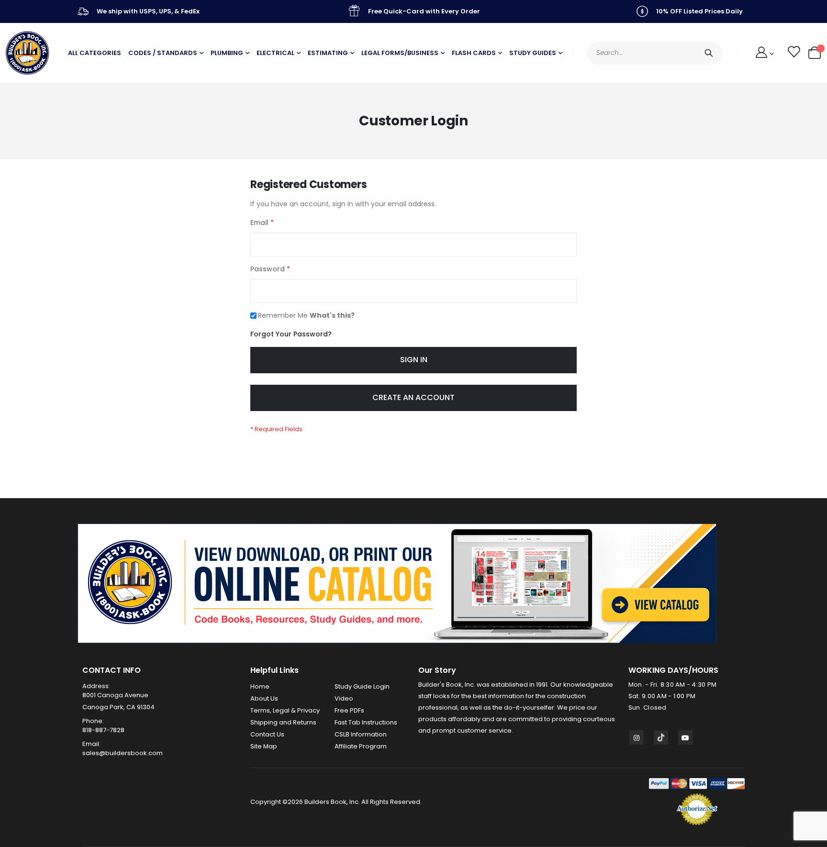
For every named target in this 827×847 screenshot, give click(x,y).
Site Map (263, 746)
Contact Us (267, 734)
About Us (264, 698)
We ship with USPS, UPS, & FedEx (148, 11)
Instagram (636, 737)
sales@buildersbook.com (122, 753)
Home (259, 686)
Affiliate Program (361, 746)
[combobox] (654, 53)
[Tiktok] (661, 737)
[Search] (708, 53)
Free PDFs (349, 710)
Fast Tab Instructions (366, 722)
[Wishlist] (793, 53)
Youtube (685, 737)
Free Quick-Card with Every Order (424, 11)
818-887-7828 (103, 730)
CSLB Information (361, 734)
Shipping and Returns (283, 722)
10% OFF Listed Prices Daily (699, 11)
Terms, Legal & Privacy (285, 710)
